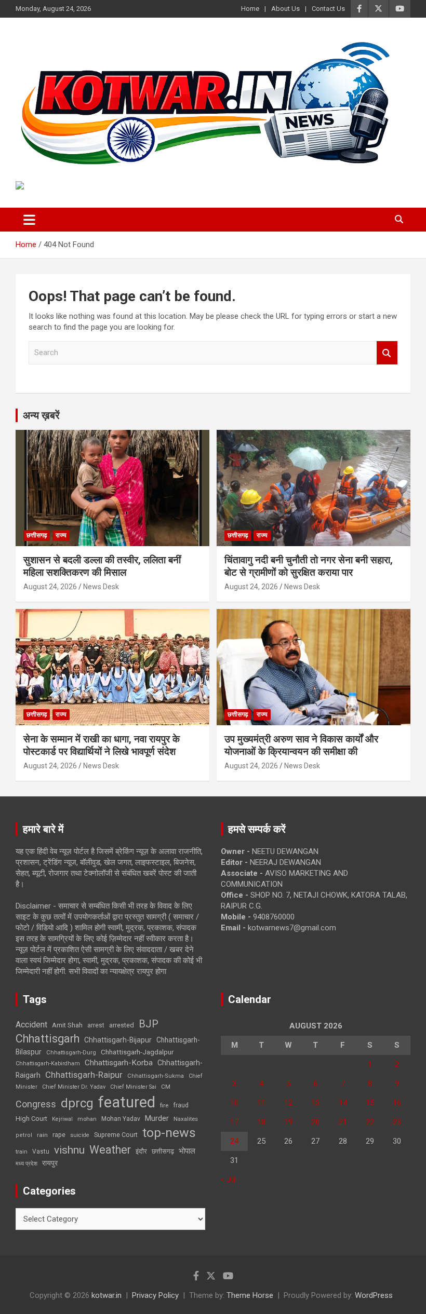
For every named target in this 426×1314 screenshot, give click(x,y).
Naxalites (186, 1118)
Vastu (40, 1151)
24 (234, 1141)
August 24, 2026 (50, 587)
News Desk (101, 587)
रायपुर (50, 1163)
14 (343, 1102)
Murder (157, 1118)
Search (387, 352)
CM (165, 1086)
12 (288, 1102)
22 (370, 1122)
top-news (169, 1132)
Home (250, 8)
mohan (87, 1119)
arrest (95, 1025)
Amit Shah (67, 1025)
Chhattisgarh (47, 1038)
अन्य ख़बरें (41, 415)
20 (315, 1122)
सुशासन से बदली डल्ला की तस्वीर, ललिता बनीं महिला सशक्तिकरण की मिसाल (102, 566)
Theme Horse (250, 1295)
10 (234, 1102)
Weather (110, 1149)
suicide (79, 1135)
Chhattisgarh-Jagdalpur (137, 1052)
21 (343, 1122)
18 (261, 1122)
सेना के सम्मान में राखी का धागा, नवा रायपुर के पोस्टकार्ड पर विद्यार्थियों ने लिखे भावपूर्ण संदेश (101, 745)
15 (370, 1102)
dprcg (77, 1103)
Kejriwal (62, 1119)
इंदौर (141, 1151)
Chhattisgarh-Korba (119, 1062)
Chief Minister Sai (133, 1086)
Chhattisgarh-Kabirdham (48, 1063)
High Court (31, 1118)
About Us (285, 8)
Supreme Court (116, 1135)
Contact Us (328, 8)
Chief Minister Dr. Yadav (73, 1086)
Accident (31, 1024)
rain (42, 1135)
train (22, 1151)
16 (397, 1102)
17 (234, 1122)
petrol (24, 1135)
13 (315, 1102)
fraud (181, 1105)
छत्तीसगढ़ (163, 1151)
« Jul (228, 1179)
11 (261, 1102)
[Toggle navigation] (29, 220)
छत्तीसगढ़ (36, 535)
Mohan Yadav (120, 1118)
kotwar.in (106, 1295)
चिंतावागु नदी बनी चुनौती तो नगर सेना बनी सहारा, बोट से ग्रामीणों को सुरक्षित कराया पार (308, 566)
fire (164, 1105)
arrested (121, 1025)
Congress (36, 1104)
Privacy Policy (155, 1295)
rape (58, 1135)
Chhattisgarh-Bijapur (118, 1040)
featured (126, 1102)
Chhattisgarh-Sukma (155, 1076)
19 (288, 1122)
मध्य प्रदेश (26, 1163)
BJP (148, 1024)
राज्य (61, 535)
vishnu (69, 1150)
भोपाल (187, 1151)
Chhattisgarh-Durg (71, 1052)
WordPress (374, 1295)
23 (397, 1122)
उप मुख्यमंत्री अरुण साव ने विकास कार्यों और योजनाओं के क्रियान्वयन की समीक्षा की (301, 745)
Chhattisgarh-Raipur (84, 1074)
